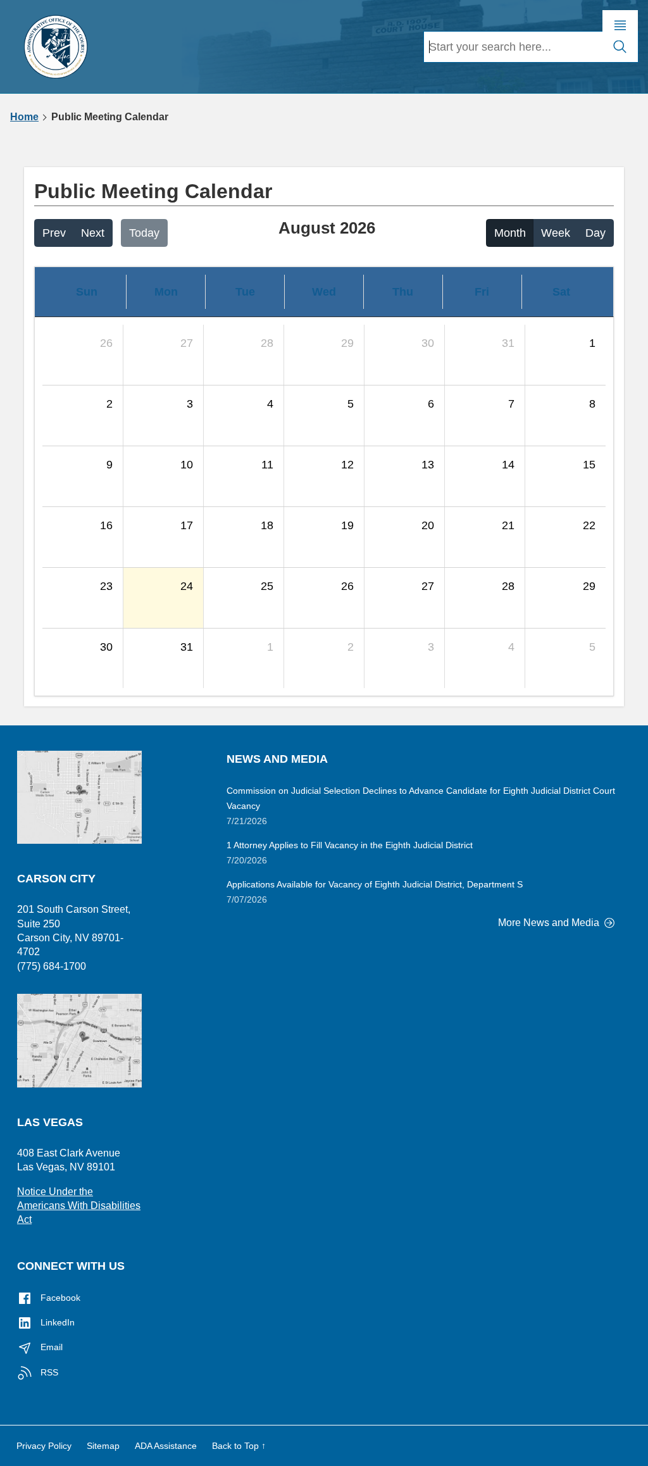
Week (555, 233)
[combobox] (513, 47)
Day (595, 233)
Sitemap (103, 1446)
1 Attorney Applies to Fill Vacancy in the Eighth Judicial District (350, 845)
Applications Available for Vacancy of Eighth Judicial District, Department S (375, 884)
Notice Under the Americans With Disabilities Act (78, 1205)
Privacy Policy (44, 1446)
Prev (54, 233)
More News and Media (550, 922)
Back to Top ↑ (239, 1446)
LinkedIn (56, 1322)
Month (510, 233)
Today (144, 233)
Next (92, 233)
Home (24, 117)
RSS (48, 1372)
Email (50, 1347)
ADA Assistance (166, 1446)
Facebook (59, 1298)
